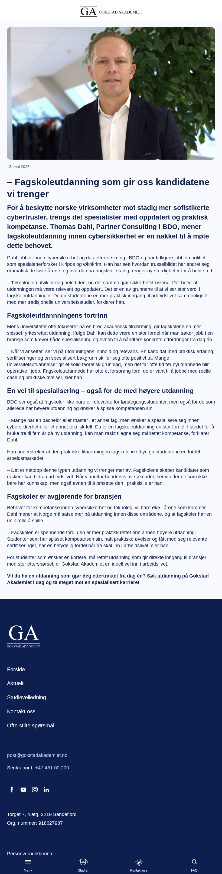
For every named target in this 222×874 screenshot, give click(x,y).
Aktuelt (15, 683)
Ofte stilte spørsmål (30, 725)
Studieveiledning (26, 697)
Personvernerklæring (29, 853)
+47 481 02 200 (52, 767)
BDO (134, 257)
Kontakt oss (21, 711)
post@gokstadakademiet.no (37, 755)
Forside (16, 669)
